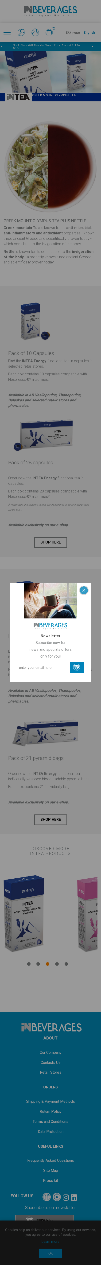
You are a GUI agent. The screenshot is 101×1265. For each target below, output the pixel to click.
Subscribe (77, 667)
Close (84, 590)
